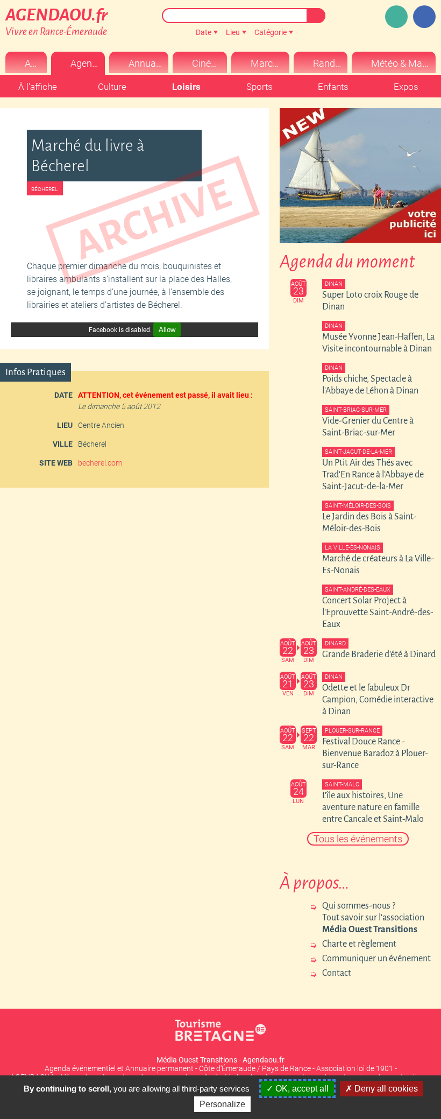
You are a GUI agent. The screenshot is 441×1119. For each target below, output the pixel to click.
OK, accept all (301, 1088)
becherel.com (100, 463)
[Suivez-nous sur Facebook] (424, 16)
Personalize (222, 1104)
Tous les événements (358, 838)
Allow (167, 330)
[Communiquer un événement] (396, 16)
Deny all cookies (385, 1088)
